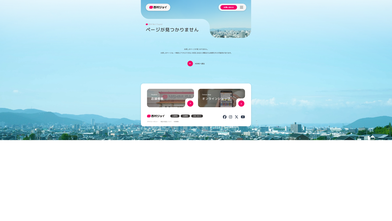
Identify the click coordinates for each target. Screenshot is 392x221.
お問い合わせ (229, 7)
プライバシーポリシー (152, 121)
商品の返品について (166, 121)
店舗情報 (185, 116)
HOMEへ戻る (200, 63)
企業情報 (174, 116)
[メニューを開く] (241, 7)
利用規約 (176, 121)
